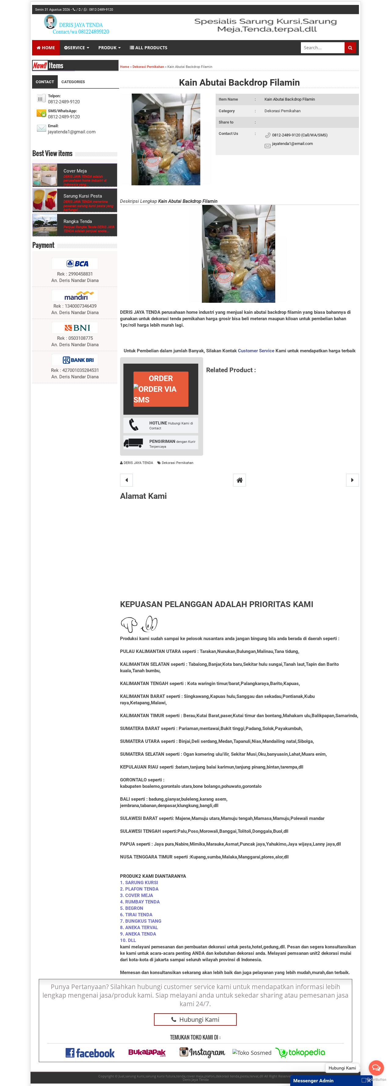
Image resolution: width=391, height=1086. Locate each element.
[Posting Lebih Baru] (126, 480)
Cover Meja (75, 171)
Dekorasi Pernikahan (283, 111)
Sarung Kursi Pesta (83, 196)
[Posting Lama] (352, 480)
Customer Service (256, 351)
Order (161, 378)
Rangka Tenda (78, 221)
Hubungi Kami (199, 1019)
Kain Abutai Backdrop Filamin (239, 82)
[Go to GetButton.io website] (376, 1080)
